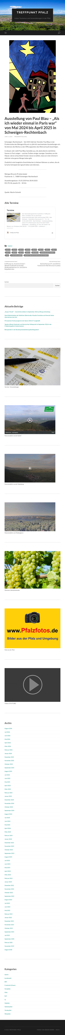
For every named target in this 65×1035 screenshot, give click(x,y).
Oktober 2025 (9, 764)
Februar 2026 (8, 750)
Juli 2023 (7, 860)
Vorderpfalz (8, 1010)
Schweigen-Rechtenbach (48, 252)
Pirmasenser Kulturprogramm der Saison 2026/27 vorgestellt (22, 321)
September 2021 (9, 932)
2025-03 (21, 252)
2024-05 (8, 249)
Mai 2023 (7, 867)
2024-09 (34, 249)
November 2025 (9, 760)
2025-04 (28, 252)
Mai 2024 (7, 825)
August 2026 (8, 728)
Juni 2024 (7, 821)
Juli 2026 (7, 732)
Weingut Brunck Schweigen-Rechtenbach (36, 255)
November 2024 (9, 803)
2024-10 (41, 249)
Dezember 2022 (9, 885)
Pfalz (6, 992)
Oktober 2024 (9, 807)
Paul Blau (35, 252)
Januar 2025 (8, 796)
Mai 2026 (7, 739)
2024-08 (28, 249)
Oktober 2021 (9, 928)
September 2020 (9, 939)
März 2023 (8, 874)
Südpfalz (10, 246)
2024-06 (15, 249)
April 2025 (8, 785)
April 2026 (8, 742)
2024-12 (54, 249)
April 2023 (8, 871)
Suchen (7, 282)
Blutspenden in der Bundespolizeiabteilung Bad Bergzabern (22, 329)
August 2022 (8, 899)
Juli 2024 (7, 817)
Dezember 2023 (9, 842)
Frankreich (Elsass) (10, 985)
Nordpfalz (7, 989)
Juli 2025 (7, 775)
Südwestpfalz (8, 1006)
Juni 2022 (7, 907)
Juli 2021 (7, 935)
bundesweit (8, 978)
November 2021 (9, 924)
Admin (6, 974)
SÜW (7, 255)
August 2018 (8, 949)
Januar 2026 (8, 753)
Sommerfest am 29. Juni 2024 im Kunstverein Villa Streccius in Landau (49, 263)
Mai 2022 (7, 910)
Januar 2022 (8, 917)
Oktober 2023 (9, 849)
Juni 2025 (7, 778)
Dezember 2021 (9, 921)
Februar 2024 (8, 835)
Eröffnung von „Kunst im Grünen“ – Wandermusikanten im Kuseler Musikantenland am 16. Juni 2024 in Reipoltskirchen (16, 265)
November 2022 (9, 889)
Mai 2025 (7, 782)
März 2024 (8, 832)
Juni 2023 (7, 864)
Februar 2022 (8, 914)
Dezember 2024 (9, 800)
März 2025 (8, 789)
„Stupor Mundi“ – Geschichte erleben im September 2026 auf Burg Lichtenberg (27, 312)
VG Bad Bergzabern (16, 255)
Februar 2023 (8, 878)
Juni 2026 (7, 735)
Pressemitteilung (20, 136)
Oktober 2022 (9, 892)
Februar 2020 (8, 942)
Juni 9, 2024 (8, 136)
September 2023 (9, 853)
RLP (6, 996)
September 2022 (9, 896)
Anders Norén (49, 1029)
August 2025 (8, 771)
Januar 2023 (8, 882)
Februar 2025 (8, 792)
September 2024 (9, 810)
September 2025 (9, 767)
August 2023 (8, 857)
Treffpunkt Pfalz (32, 12)
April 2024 (8, 828)
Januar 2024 (8, 839)
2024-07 (21, 249)
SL (5, 999)
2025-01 (8, 252)
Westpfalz (7, 1014)
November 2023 (9, 846)
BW (6, 982)
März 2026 (8, 746)
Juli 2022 (7, 903)
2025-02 (15, 252)
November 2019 (9, 946)
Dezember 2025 (9, 757)
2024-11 (48, 249)
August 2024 (8, 814)
